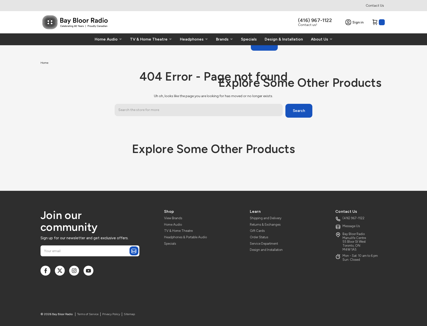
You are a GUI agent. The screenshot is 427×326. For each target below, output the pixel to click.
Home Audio (173, 224)
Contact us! (307, 25)
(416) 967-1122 (315, 20)
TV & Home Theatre (178, 231)
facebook (45, 271)
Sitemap (129, 314)
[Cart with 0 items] (378, 22)
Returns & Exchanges (265, 224)
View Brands (173, 218)
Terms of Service (88, 314)
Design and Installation (266, 250)
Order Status (259, 237)
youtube (88, 271)
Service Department (264, 243)
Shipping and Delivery (265, 218)
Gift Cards (257, 231)
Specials (170, 243)
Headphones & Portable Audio (185, 237)
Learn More (49, 63)
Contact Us (375, 5)
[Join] (133, 250)
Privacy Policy (111, 314)
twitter (60, 271)
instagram (74, 271)
